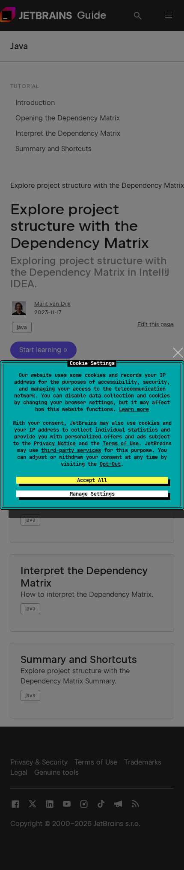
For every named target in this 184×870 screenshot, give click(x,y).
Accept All (92, 480)
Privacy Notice (55, 443)
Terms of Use (121, 443)
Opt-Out (110, 464)
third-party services (71, 450)
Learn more (134, 409)
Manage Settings (92, 493)
